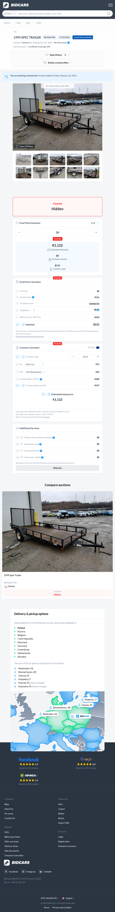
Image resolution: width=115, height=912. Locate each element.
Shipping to (24, 310)
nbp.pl (47, 417)
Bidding (36, 189)
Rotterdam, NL (26, 668)
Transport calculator (14, 855)
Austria (21, 631)
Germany (22, 645)
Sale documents (11, 850)
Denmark (22, 642)
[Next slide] (97, 117)
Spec (28, 23)
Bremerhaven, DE (27, 671)
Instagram (30, 871)
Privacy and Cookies (61, 907)
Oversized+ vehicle (32, 457)
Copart (61, 809)
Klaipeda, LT (24, 679)
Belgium (22, 635)
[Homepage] (15, 5)
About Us (8, 809)
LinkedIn (48, 871)
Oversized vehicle (32, 450)
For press (8, 813)
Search (7, 23)
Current (7, 13)
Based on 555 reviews (86, 768)
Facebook (13, 871)
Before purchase (12, 836)
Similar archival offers (58, 62)
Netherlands (24, 653)
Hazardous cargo (31, 444)
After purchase (11, 841)
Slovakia (22, 656)
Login (60, 836)
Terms (46, 907)
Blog (6, 804)
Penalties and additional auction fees (30, 336)
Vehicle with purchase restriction (38, 437)
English (69, 898)
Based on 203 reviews (29, 784)
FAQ (6, 832)
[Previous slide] (17, 117)
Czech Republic (25, 638)
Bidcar (61, 818)
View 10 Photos (26, 146)
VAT (21, 372)
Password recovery (67, 846)
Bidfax (61, 813)
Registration (64, 841)
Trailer (18, 23)
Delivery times (11, 846)
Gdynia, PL (23, 675)
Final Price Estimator (30, 223)
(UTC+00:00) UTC (49, 898)
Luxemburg (23, 649)
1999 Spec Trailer (12, 575)
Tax (20, 364)
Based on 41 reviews (28, 768)
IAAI (60, 804)
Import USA (63, 823)
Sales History (58, 55)
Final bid (57, 239)
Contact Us (9, 818)
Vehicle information (78, 189)
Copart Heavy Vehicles (82, 37)
